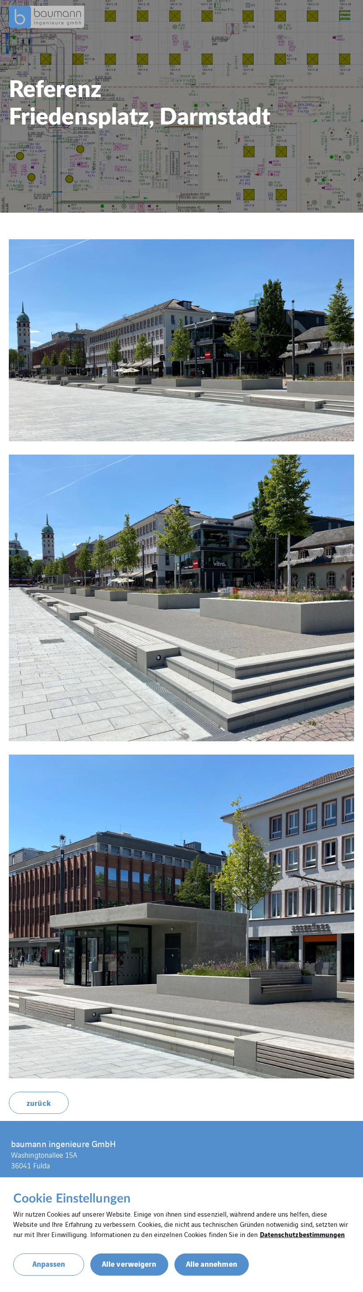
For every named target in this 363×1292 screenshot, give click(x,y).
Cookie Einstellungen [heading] (72, 1198)
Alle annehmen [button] (211, 1263)
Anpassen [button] (49, 1263)
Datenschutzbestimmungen (302, 1234)
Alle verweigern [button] (129, 1263)
